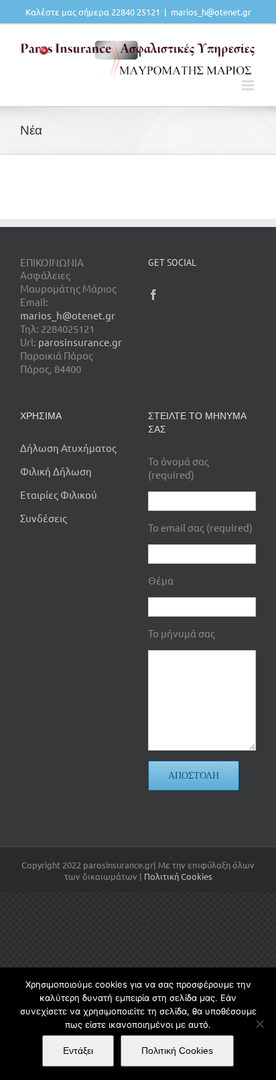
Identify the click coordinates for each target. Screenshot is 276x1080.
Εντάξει (78, 1050)
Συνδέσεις (43, 518)
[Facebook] (153, 294)
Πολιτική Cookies (178, 876)
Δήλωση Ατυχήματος (68, 447)
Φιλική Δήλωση (56, 471)
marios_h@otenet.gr (211, 11)
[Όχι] (259, 1023)
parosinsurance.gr (80, 341)
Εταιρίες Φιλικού (58, 494)
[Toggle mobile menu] (249, 85)
